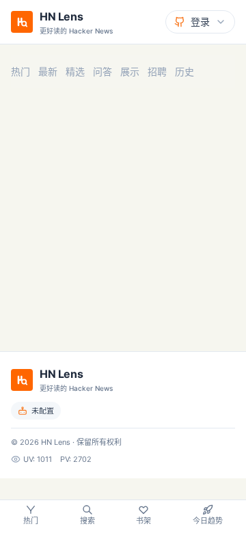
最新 (47, 71)
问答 (102, 71)
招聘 (157, 71)
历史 (184, 71)
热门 (20, 71)
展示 (129, 71)
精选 (75, 71)
